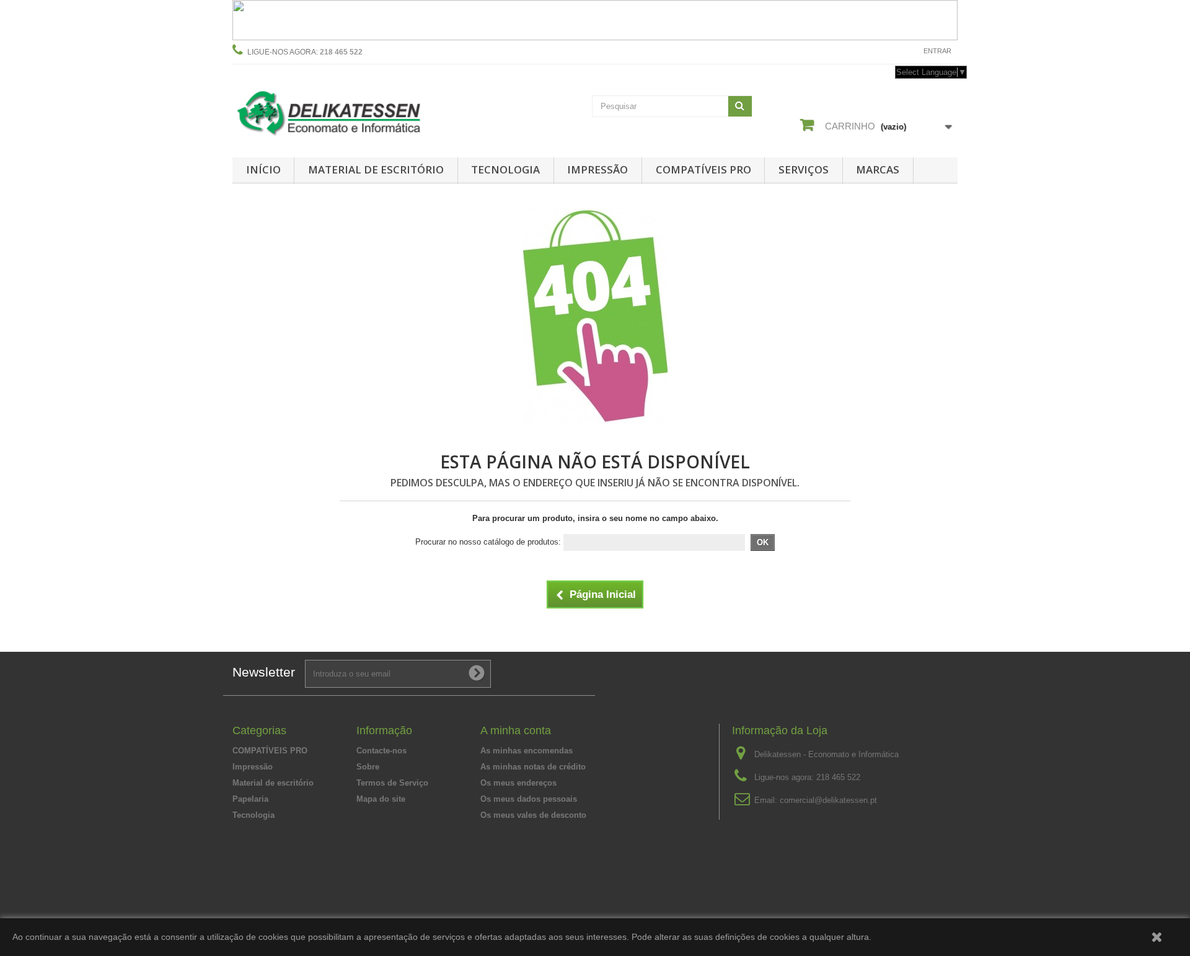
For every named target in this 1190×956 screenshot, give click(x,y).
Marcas (877, 169)
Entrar (937, 51)
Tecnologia (505, 169)
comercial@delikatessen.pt (828, 800)
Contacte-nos (884, 51)
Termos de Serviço (392, 782)
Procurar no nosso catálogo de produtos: (488, 541)
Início (263, 169)
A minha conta (515, 730)
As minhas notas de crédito (533, 766)
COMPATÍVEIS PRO (703, 169)
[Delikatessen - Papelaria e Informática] (347, 110)
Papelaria (250, 799)
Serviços (803, 169)
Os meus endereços (518, 782)
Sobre (367, 766)
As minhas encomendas (526, 750)
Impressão (597, 169)
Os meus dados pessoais (528, 799)
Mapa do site (380, 799)
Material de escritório (376, 169)
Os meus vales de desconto (533, 815)
